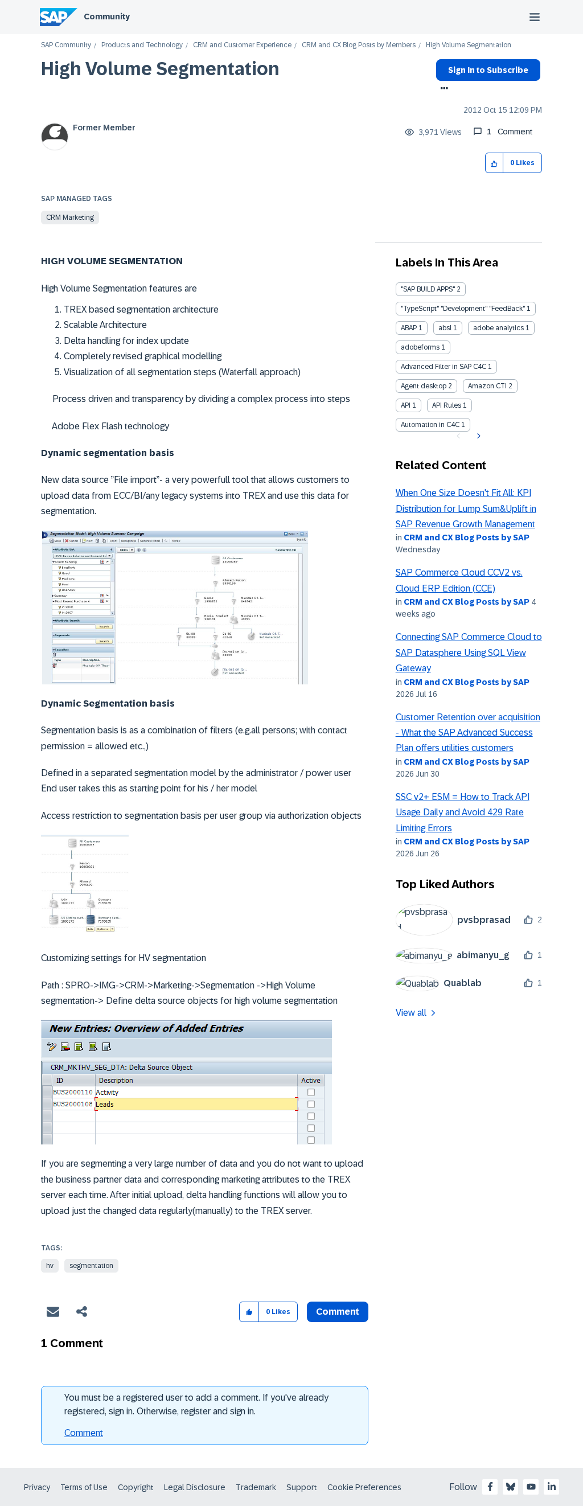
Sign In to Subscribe (488, 70)
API (405, 405)
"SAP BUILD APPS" (428, 289)
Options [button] (442, 89)
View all (411, 1012)
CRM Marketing (70, 217)
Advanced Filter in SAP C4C (443, 367)
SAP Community (66, 45)
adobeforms (420, 347)
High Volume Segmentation (160, 69)
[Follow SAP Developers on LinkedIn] (551, 1486)
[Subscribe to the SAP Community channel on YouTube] (531, 1486)
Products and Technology (142, 45)
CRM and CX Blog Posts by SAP (466, 537)
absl (444, 328)
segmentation (91, 1266)
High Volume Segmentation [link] (468, 45)
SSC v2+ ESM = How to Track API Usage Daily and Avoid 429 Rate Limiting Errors (462, 812)
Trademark (256, 1487)
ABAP (409, 328)
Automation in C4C (430, 425)
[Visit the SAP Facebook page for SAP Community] (490, 1486)
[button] (494, 163)
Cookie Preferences (364, 1487)
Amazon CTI (487, 386)
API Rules (446, 405)
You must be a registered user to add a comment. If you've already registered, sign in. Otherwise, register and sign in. (196, 1404)
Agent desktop (423, 386)
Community (107, 16)
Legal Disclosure (194, 1487)
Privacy (37, 1487)
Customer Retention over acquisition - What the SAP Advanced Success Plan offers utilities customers (468, 732)
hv (50, 1266)
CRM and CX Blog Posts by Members (359, 45)
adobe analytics (498, 328)
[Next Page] (477, 436)
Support (301, 1487)
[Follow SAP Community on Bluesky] (510, 1486)
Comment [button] (337, 1311)
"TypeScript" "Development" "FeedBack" (463, 309)
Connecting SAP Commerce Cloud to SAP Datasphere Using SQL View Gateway (469, 652)
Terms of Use (84, 1487)
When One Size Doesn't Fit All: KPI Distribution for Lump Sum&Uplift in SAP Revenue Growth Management (466, 508)
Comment (83, 1433)
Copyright (136, 1487)
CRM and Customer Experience (242, 45)
